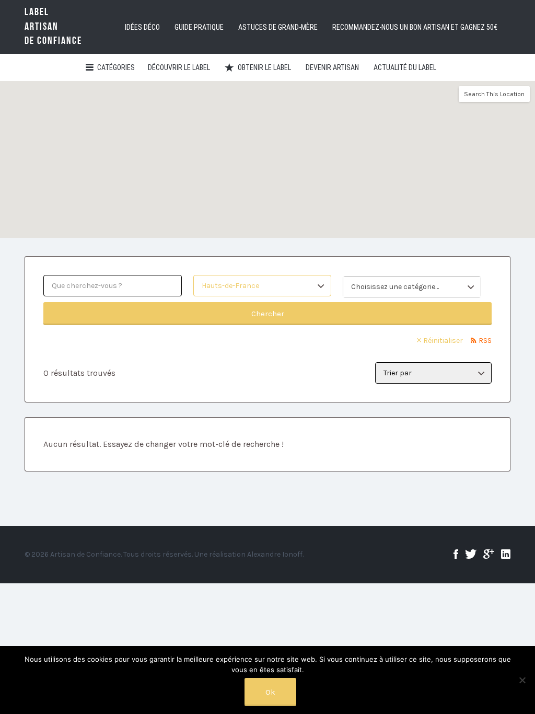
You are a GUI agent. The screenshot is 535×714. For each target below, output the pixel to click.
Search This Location (494, 94)
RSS (485, 340)
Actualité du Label (405, 67)
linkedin (505, 554)
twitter (470, 554)
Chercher (267, 313)
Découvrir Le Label (179, 67)
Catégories (116, 67)
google (488, 554)
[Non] (522, 680)
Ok (270, 692)
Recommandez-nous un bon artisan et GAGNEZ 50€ (414, 27)
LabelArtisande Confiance (53, 26)
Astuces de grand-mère (278, 27)
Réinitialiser (443, 340)
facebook (455, 554)
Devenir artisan (332, 67)
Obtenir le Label (264, 67)
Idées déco (142, 27)
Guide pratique (199, 27)
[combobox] (412, 286)
